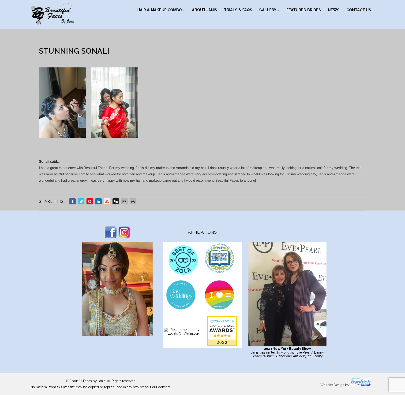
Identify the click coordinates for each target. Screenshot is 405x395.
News (333, 10)
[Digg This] (115, 201)
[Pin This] (89, 201)
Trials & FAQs (238, 10)
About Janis (204, 10)
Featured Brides (303, 10)
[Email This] (124, 201)
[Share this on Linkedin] (98, 201)
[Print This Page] (133, 201)
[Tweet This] (81, 201)
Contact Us (358, 10)
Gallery (267, 10)
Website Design (332, 385)
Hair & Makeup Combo (159, 10)
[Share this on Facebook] (72, 201)
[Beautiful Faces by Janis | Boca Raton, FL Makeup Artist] (52, 27)
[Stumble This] (107, 201)
